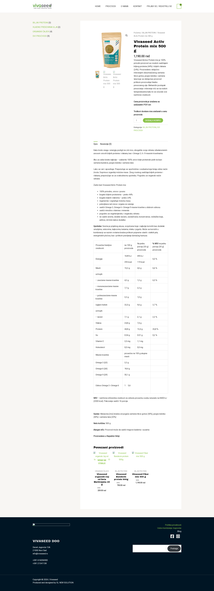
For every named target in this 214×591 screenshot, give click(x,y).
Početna (137, 33)
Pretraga (174, 548)
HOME (98, 6)
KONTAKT (137, 6)
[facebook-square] (172, 536)
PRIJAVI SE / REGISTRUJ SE (159, 6)
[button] (126, 35)
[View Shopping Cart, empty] (179, 6)
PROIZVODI (111, 6)
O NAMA (124, 6)
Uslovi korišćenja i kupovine (169, 528)
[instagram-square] (178, 536)
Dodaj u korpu (153, 120)
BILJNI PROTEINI (149, 33)
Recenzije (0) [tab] (105, 144)
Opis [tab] (96, 144)
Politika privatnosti (173, 525)
